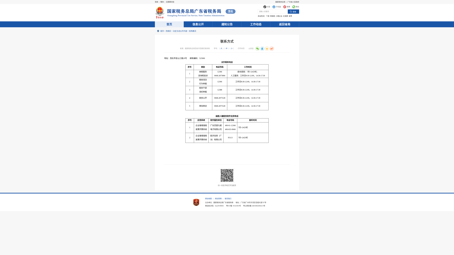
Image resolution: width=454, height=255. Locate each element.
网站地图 (208, 199)
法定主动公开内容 (180, 31)
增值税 (272, 16)
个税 (267, 16)
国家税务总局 (280, 2)
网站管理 (218, 199)
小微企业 (279, 16)
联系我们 (228, 199)
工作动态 (256, 24)
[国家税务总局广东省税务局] (190, 12)
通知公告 (227, 24)
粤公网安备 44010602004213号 (254, 206)
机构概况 (192, 31)
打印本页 (241, 48)
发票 (290, 16)
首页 (169, 24)
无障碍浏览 (170, 2)
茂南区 (168, 31)
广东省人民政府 (293, 2)
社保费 (285, 16)
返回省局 (284, 24)
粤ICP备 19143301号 (233, 206)
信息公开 (198, 24)
